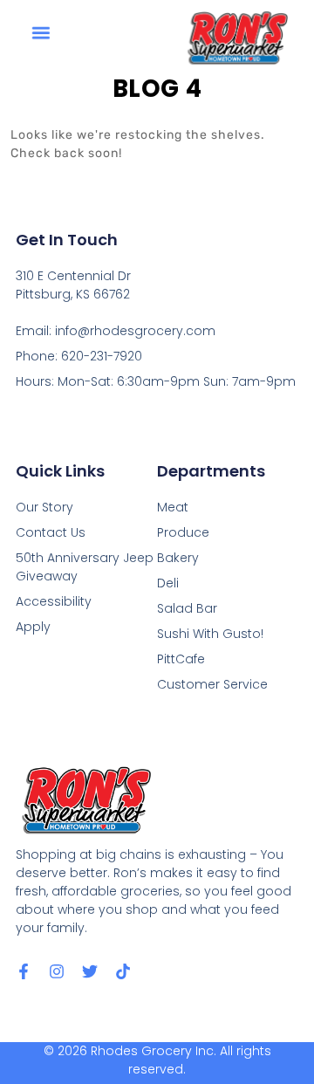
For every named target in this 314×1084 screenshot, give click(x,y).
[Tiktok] (123, 971)
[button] (41, 32)
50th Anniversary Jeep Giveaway (85, 567)
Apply (33, 626)
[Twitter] (90, 971)
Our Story (44, 507)
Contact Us (50, 532)
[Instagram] (57, 971)
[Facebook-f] (23, 971)
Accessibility (54, 601)
